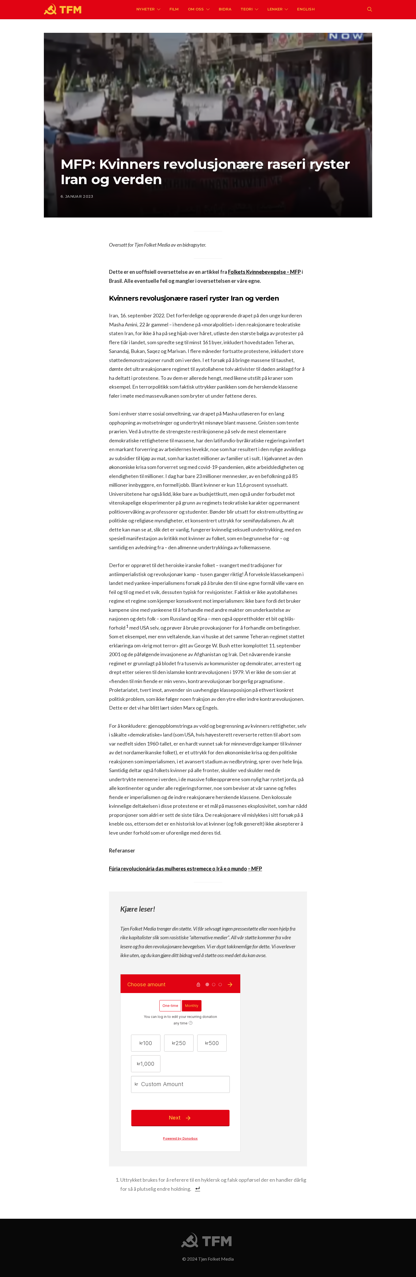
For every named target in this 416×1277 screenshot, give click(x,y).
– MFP (255, 868)
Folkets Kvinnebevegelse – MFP (264, 272)
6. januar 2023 (77, 196)
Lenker (274, 9)
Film (174, 9)
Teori (247, 9)
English (305, 9)
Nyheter (145, 9)
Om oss (196, 9)
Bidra (225, 9)
